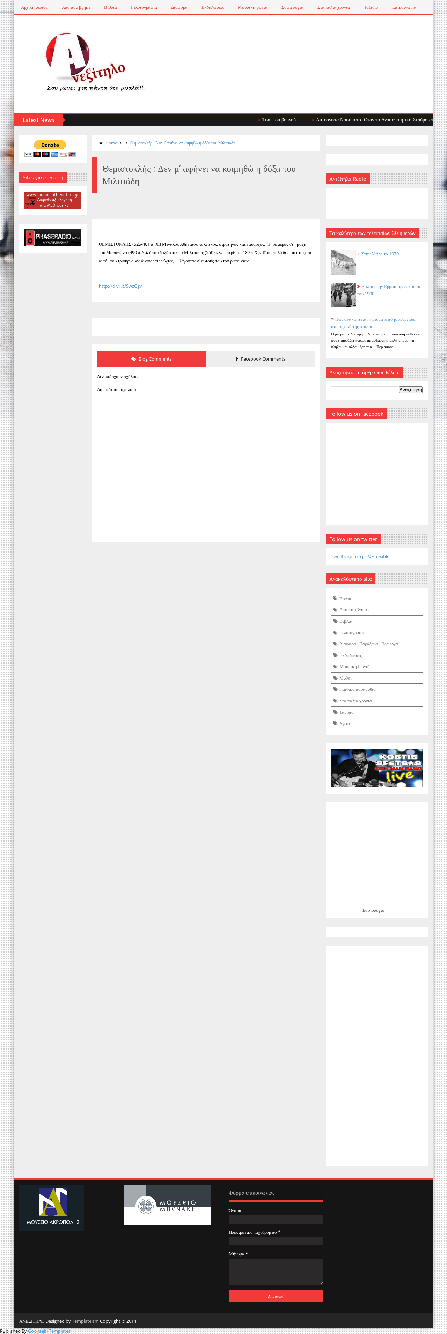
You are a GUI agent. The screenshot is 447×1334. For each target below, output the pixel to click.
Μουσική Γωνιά (354, 666)
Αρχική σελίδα (34, 7)
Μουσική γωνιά (253, 7)
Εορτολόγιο (373, 910)
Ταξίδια (371, 7)
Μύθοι (345, 678)
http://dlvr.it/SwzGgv (120, 286)
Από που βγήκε (76, 7)
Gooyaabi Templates (49, 1331)
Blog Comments (155, 359)
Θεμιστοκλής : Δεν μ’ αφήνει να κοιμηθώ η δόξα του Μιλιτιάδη (182, 143)
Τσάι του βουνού (263, 119)
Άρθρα (345, 598)
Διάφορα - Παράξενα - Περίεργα (368, 643)
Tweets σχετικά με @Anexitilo (360, 556)
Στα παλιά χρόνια (333, 7)
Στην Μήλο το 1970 (380, 254)
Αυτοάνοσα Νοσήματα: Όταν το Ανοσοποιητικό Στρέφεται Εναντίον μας (372, 119)
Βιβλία (110, 7)
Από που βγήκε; (354, 609)
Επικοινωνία (404, 7)
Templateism (85, 1321)
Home (111, 143)
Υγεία (344, 723)
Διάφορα (179, 7)
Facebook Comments (262, 359)
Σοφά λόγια (292, 7)
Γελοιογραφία (144, 7)
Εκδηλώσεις (212, 7)
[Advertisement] (377, 1056)
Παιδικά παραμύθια (357, 689)
